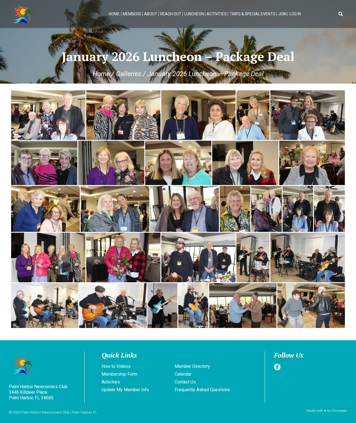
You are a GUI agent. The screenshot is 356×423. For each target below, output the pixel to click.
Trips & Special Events (252, 14)
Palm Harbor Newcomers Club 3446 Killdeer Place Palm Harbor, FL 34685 (38, 392)
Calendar (183, 374)
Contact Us (185, 382)
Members (132, 14)
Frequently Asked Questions (202, 389)
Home (114, 14)
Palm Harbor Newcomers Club (45, 412)
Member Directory (192, 366)
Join (282, 14)
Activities (217, 14)
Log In (295, 14)
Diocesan (339, 411)
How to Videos (116, 366)
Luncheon (194, 14)
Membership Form (119, 374)
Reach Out (170, 14)
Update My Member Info (125, 389)
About (150, 14)
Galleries (128, 74)
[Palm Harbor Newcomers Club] (45, 365)
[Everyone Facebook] (277, 367)
